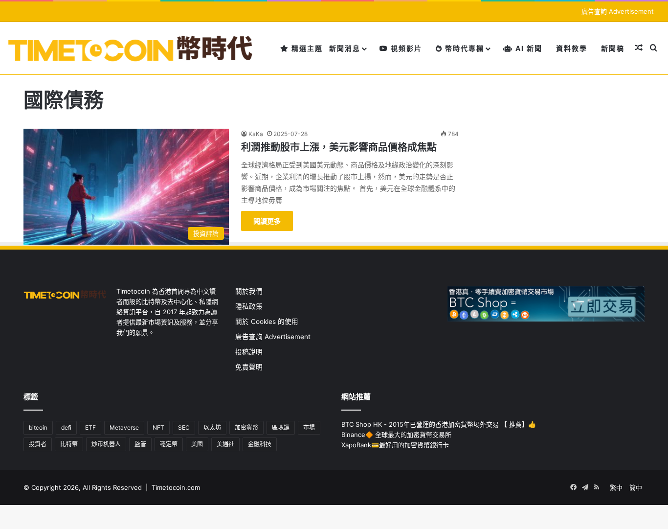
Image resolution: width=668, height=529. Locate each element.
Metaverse (124, 427)
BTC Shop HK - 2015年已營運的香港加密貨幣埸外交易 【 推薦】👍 (438, 424)
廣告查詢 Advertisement (618, 11)
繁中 (616, 487)
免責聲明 (249, 367)
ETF (90, 427)
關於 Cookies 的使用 (266, 321)
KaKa (255, 134)
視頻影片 (405, 48)
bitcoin (38, 427)
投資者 (37, 444)
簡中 (635, 487)
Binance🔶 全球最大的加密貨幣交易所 (396, 434)
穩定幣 (169, 444)
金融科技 (259, 444)
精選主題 (306, 48)
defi (66, 427)
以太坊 (212, 427)
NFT (158, 427)
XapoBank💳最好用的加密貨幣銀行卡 (395, 445)
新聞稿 (612, 48)
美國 (197, 444)
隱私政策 (249, 306)
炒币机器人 (106, 444)
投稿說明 (249, 352)
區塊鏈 (280, 427)
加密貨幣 (246, 427)
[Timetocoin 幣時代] (130, 48)
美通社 (225, 444)
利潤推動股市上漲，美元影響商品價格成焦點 (339, 147)
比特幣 (69, 444)
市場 (309, 427)
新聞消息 (344, 48)
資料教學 (571, 48)
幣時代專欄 (463, 48)
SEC (184, 427)
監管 (140, 444)
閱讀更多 (267, 221)
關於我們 (249, 291)
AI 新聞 (527, 48)
